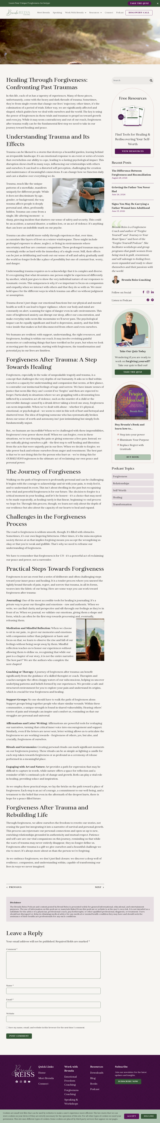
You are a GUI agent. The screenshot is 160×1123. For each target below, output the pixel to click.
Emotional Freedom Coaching (70, 1081)
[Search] (151, 80)
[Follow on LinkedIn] (25, 1082)
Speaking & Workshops (71, 1102)
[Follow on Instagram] (21, 1082)
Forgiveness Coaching (71, 1092)
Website (10, 1014)
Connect (109, 13)
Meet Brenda (43, 13)
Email (10, 1000)
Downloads (96, 1073)
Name (10, 986)
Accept (131, 1116)
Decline (149, 1116)
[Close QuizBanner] (158, 3)
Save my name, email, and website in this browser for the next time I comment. (46, 1028)
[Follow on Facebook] (17, 1082)
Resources (94, 13)
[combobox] (133, 80)
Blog (93, 1078)
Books (93, 1084)
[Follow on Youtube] (29, 1082)
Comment (11, 949)
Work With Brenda (74, 13)
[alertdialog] (80, 3)
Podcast (120, 13)
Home (42, 1073)
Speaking (57, 13)
